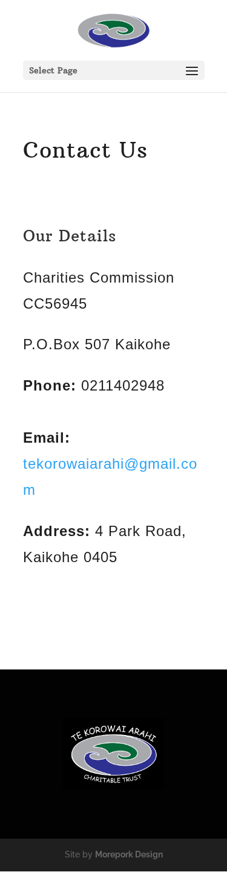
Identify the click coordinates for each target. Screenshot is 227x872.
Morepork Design (129, 854)
